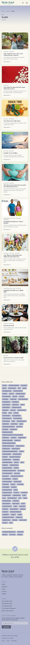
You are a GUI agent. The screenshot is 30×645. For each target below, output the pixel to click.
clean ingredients (23, 399)
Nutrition (5, 534)
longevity (5, 465)
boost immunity (6, 396)
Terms (8, 640)
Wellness (20, 534)
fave (10, 413)
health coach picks (7, 432)
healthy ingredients (7, 440)
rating (15, 489)
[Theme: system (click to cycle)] (22, 2)
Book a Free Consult (7, 610)
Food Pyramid (12, 388)
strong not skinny (7, 506)
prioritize (14, 487)
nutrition (15, 478)
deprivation (15, 404)
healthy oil (17, 440)
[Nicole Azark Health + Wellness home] (8, 2)
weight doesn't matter (8, 517)
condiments (15, 402)
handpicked (13, 429)
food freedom (6, 415)
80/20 (4, 388)
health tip (13, 437)
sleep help (15, 500)
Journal (8, 11)
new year (17, 473)
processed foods (7, 489)
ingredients (16, 459)
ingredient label (6, 459)
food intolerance (7, 418)
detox (22, 404)
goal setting (14, 424)
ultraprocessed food (15, 511)
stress (23, 503)
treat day (23, 509)
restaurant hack (6, 495)
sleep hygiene (6, 503)
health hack (5, 437)
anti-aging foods (7, 391)
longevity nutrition (7, 467)
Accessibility (14, 640)
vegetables (5, 514)
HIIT (19, 388)
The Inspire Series (7, 606)
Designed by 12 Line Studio (7, 638)
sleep (25, 498)
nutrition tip (5, 484)
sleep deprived (6, 500)
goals (21, 424)
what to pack (23, 520)
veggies (13, 514)
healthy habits (22, 437)
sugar (15, 506)
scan (4, 498)
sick (20, 498)
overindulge (6, 487)
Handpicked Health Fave (9, 531)
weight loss (19, 517)
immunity (5, 456)
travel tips (5, 509)
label (22, 462)
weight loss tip (6, 520)
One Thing (12, 534)
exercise (13, 410)
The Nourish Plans (7, 603)
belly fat (11, 393)
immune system (17, 454)
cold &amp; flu (6, 402)
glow (13, 421)
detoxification (6, 407)
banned (5, 393)
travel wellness (14, 509)
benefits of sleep (20, 393)
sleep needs (16, 503)
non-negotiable (6, 478)
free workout (6, 421)
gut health (5, 429)
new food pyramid (7, 473)
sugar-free (22, 506)
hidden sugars (15, 448)
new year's (5, 476)
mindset (16, 467)
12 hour (4, 385)
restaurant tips (16, 495)
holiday (21, 451)
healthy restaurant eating (9, 443)
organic (13, 484)
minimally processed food (9, 470)
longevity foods (14, 465)
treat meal (5, 511)
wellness (15, 520)
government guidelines (8, 426)
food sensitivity (17, 418)
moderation (21, 470)
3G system (23, 385)
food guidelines (16, 415)
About (3, 589)
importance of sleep (15, 456)
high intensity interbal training (10, 451)
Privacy (3, 640)
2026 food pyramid (13, 385)
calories (21, 396)
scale (24, 495)
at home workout (18, 391)
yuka (11, 522)
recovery (16, 492)
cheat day (5, 399)
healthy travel (6, 448)
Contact (4, 594)
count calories (6, 404)
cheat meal (13, 399)
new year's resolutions (16, 476)
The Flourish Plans (7, 601)
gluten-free (5, 424)
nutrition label (17, 481)
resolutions (24, 492)
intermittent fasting (7, 462)
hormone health (6, 454)
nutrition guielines (7, 481)
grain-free (19, 426)
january (16, 462)
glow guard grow (21, 421)
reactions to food (7, 492)
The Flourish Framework (9, 608)
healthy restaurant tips (8, 446)
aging (24, 388)
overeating (20, 484)
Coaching (4, 586)
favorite (16, 413)
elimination (5, 410)
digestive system (16, 407)
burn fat (15, 396)
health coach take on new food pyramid (12, 435)
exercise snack (21, 410)
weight (19, 514)
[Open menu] (26, 2)
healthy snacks (20, 446)
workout (5, 522)
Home (3, 11)
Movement (20, 531)
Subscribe (6, 627)
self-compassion (12, 498)
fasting (4, 413)
